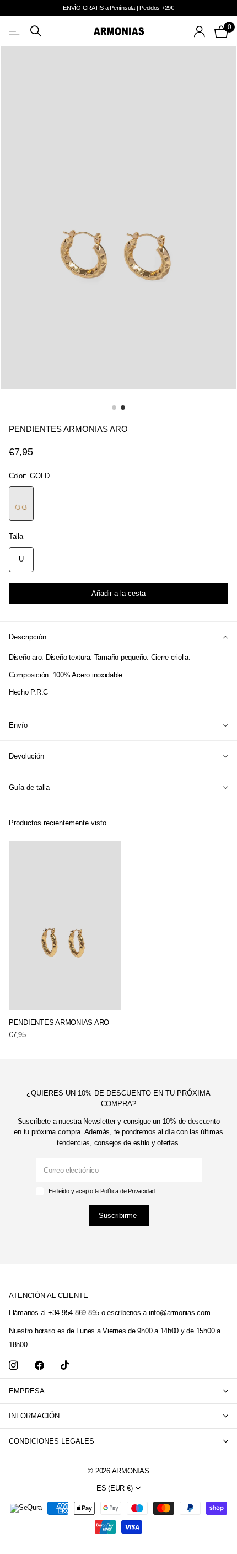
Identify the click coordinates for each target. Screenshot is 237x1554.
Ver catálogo (15, 31)
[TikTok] (65, 1365)
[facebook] (39, 1365)
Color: (29, 476)
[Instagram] (13, 1365)
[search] (35, 31)
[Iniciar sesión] (200, 31)
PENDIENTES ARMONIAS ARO (59, 1022)
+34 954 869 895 (73, 1313)
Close (118, 1391)
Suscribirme (119, 1215)
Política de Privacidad (127, 1191)
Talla (16, 536)
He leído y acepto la (102, 1191)
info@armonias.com (180, 1313)
